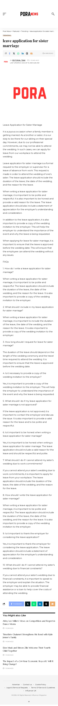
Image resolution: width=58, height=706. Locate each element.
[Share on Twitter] (14, 53)
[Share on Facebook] (10, 53)
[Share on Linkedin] (23, 53)
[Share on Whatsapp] (18, 53)
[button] (5, 14)
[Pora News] (29, 14)
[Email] (31, 53)
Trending (7, 35)
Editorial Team (18, 60)
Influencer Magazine (38, 695)
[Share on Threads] (27, 53)
